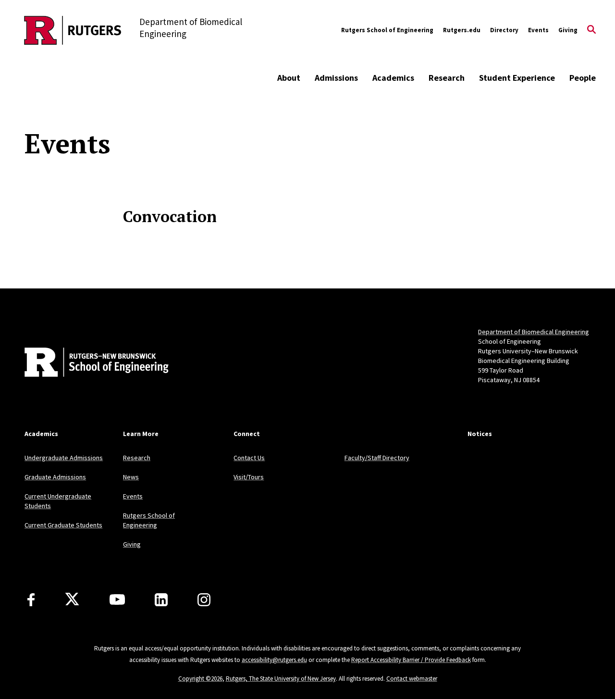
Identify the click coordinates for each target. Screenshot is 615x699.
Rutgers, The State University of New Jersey (281, 678)
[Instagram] (203, 599)
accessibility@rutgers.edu (274, 660)
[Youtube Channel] (117, 599)
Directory (504, 30)
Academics (393, 77)
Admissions (336, 77)
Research (447, 77)
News (131, 477)
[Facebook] (31, 599)
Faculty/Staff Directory (376, 457)
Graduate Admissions (55, 477)
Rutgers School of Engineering (387, 30)
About (288, 77)
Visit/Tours (249, 477)
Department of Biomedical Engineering (533, 331)
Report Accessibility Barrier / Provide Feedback (411, 660)
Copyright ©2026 (200, 678)
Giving (568, 30)
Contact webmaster (411, 678)
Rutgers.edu (461, 30)
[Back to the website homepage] (72, 30)
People (582, 77)
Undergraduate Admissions (64, 457)
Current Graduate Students (63, 525)
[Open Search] (591, 30)
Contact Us (249, 457)
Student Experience (517, 77)
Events (538, 30)
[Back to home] (88, 363)
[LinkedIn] (161, 599)
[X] (72, 599)
